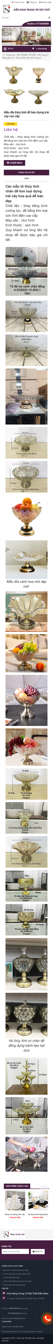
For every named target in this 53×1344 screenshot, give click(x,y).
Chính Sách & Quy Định (12, 1266)
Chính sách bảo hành (11, 1277)
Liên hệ (11, 129)
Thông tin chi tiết (26, 173)
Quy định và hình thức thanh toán (16, 1270)
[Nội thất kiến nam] (14, 1234)
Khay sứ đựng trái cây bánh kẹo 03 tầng (23, 1214)
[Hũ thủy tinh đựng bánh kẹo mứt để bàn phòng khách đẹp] (38, 1200)
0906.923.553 (14, 1308)
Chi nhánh (6, 1322)
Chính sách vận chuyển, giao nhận (16, 1274)
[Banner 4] (26, 36)
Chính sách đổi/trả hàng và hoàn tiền (17, 1281)
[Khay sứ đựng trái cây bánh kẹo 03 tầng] (15, 1200)
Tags (26, 179)
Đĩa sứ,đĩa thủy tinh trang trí (28, 57)
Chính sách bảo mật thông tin (14, 1285)
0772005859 (42, 24)
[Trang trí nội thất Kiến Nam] (26, 9)
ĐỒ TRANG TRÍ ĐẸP (26, 54)
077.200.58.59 (13, 1313)
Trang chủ (10, 54)
